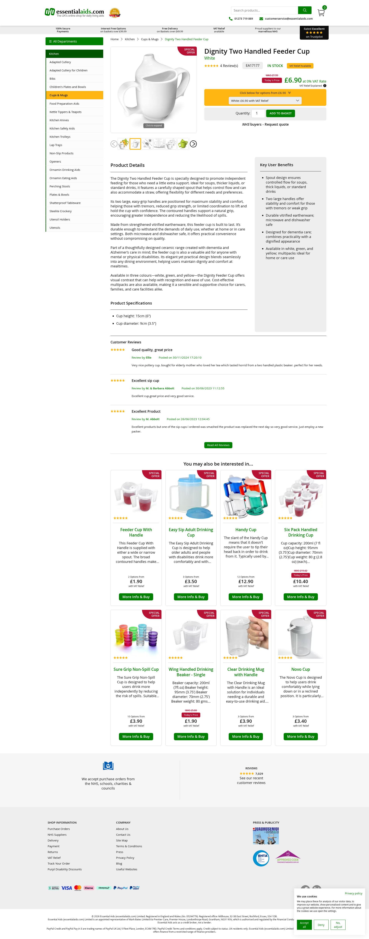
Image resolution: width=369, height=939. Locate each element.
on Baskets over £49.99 (170, 30)
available (219, 30)
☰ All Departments (63, 41)
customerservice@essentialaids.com (289, 18)
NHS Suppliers (57, 834)
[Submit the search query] (305, 10)
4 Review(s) (229, 65)
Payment (53, 846)
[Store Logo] (74, 13)
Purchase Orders (59, 829)
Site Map (122, 840)
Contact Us (123, 834)
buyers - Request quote (265, 124)
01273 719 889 (243, 18)
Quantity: (243, 113)
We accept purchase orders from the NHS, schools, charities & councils (108, 783)
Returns (53, 852)
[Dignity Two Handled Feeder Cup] (123, 144)
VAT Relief (54, 858)
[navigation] (74, 41)
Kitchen (130, 39)
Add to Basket (281, 113)
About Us (122, 829)
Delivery (53, 840)
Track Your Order (59, 863)
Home (115, 39)
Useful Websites (126, 869)
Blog (119, 863)
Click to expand (154, 125)
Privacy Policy (125, 858)
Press (119, 852)
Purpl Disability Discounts (65, 869)
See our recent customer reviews (251, 780)
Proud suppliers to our (268, 30)
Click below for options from (263, 93)
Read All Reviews (218, 445)
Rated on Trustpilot (314, 32)
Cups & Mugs (150, 39)
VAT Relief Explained (310, 85)
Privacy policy (353, 893)
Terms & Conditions (129, 846)
